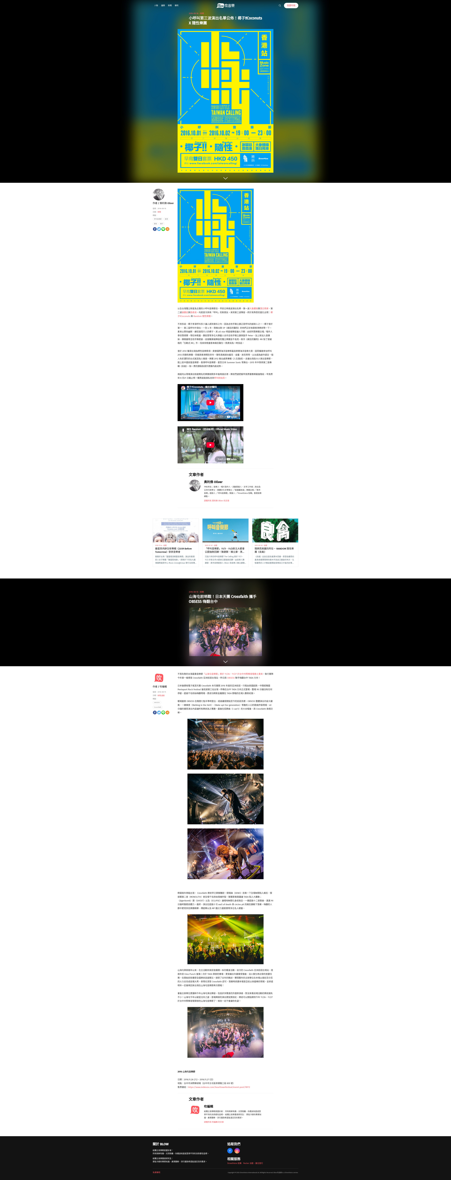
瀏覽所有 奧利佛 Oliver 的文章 (216, 501)
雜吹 (177, 5)
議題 (163, 5)
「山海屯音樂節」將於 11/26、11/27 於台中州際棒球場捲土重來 (233, 674)
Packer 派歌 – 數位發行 (253, 1163)
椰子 (161, 224)
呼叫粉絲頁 (219, 378)
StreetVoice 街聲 (234, 1163)
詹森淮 (193, 312)
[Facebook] (155, 229)
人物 (156, 5)
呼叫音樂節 (158, 219)
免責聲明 (156, 1172)
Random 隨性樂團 (202, 316)
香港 (166, 219)
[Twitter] (159, 229)
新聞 (170, 5)
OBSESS (231, 678)
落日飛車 (264, 308)
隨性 (155, 224)
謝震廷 (185, 312)
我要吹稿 (291, 5)
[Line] (163, 229)
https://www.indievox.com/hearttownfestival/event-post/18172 (219, 1087)
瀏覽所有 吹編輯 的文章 (214, 1122)
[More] (167, 229)
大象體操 (253, 308)
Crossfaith (157, 707)
